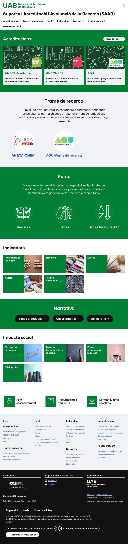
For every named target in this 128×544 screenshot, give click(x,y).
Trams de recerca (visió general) (16, 453)
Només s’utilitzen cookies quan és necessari (33, 528)
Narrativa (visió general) (75, 454)
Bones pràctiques (30, 318)
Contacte (101, 458)
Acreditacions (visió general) (14, 432)
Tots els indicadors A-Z (75, 430)
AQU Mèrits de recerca (12, 460)
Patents (38, 446)
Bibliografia (98, 318)
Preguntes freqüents (106, 454)
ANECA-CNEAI (9, 456)
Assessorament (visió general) (110, 451)
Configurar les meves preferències (80, 528)
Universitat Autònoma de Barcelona (25, 5)
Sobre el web (92, 498)
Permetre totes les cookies (24, 534)
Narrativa (78, 21)
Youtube (51, 484)
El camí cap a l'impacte (107, 430)
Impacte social (96, 21)
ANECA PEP (8, 438)
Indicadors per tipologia (75, 433)
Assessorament (12, 26)
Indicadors (63, 21)
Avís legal (90, 494)
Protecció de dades (104, 494)
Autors (68, 443)
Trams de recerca (33, 21)
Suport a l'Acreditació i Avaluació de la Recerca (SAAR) (59, 13)
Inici (5, 421)
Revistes (38, 433)
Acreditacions (11, 21)
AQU (5, 441)
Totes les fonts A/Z (42, 430)
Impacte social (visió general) (109, 426)
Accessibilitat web (106, 498)
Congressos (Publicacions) (45, 439)
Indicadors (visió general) (76, 426)
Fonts (50, 21)
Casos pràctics (66, 318)
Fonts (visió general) (43, 426)
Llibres (37, 436)
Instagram (52, 480)
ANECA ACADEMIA (11, 435)
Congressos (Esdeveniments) (46, 443)
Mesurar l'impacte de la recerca (110, 433)
